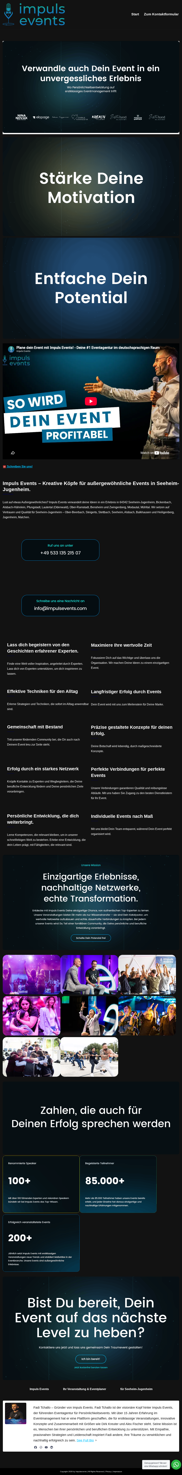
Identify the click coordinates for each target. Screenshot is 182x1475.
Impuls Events (39, 1389)
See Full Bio (85, 1440)
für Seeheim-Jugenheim (136, 1389)
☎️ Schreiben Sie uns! (18, 466)
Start (135, 14)
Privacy (108, 1472)
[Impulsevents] (34, 14)
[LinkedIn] (51, 1447)
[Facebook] (35, 1447)
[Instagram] (41, 1447)
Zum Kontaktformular (161, 14)
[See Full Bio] (96, 1440)
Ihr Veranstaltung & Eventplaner (84, 1389)
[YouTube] (46, 1447)
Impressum (117, 1472)
